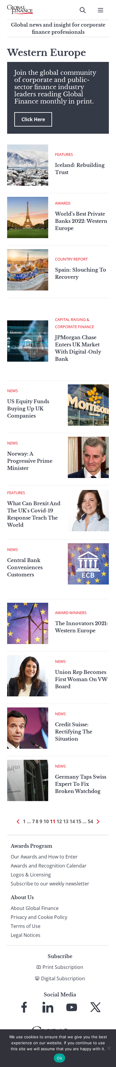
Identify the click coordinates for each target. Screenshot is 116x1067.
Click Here (33, 119)
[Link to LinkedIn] (48, 1007)
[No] (109, 1048)
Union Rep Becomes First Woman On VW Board (81, 679)
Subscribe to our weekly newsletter (50, 883)
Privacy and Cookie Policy (39, 917)
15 (78, 821)
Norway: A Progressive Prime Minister (29, 461)
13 (65, 821)
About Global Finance (35, 908)
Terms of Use (25, 926)
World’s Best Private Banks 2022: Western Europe (81, 221)
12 (59, 821)
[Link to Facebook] (24, 1007)
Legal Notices (25, 935)
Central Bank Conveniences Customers (25, 567)
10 (46, 821)
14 (72, 821)
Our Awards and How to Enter (44, 856)
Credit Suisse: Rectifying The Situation (73, 732)
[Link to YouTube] (71, 1007)
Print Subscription (63, 967)
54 (90, 821)
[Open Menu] (100, 10)
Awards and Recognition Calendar (49, 865)
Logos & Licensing (31, 874)
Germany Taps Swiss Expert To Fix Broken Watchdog (80, 784)
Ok (59, 1058)
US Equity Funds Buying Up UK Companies (28, 408)
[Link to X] (95, 1007)
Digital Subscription (63, 978)
